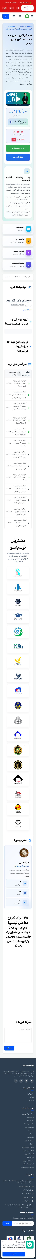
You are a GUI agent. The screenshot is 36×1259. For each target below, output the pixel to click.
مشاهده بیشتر (27, 310)
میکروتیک (31, 1131)
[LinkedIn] (21, 1081)
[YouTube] (32, 1081)
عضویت (7, 1223)
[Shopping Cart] (14, 16)
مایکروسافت (30, 1117)
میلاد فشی (24, 862)
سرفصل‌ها (16, 276)
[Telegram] (26, 1081)
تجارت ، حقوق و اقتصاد (27, 1167)
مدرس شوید (30, 1094)
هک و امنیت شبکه (29, 1124)
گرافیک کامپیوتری (29, 1154)
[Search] (20, 16)
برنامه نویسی (30, 1137)
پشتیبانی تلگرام (27, 1201)
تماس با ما (31, 1101)
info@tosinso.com (25, 1187)
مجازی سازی (30, 1121)
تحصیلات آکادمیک (29, 1164)
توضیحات (27, 276)
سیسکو (32, 1134)
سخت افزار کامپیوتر (28, 1161)
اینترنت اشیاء (30, 1157)
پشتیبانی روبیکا (27, 1197)
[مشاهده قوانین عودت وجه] (11, 121)
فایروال (32, 1144)
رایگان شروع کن (18, 157)
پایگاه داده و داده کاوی (28, 1147)
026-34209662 (26, 1194)
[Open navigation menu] (32, 16)
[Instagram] (16, 1081)
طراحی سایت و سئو (29, 1151)
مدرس (7, 276)
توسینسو (29, 26)
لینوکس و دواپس (29, 1127)
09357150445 (26, 1190)
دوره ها (22, 26)
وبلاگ (32, 1097)
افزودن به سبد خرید (18, 148)
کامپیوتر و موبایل (12, 26)
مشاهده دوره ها (27, 8)
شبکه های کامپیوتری (28, 1114)
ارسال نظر (9, 1048)
